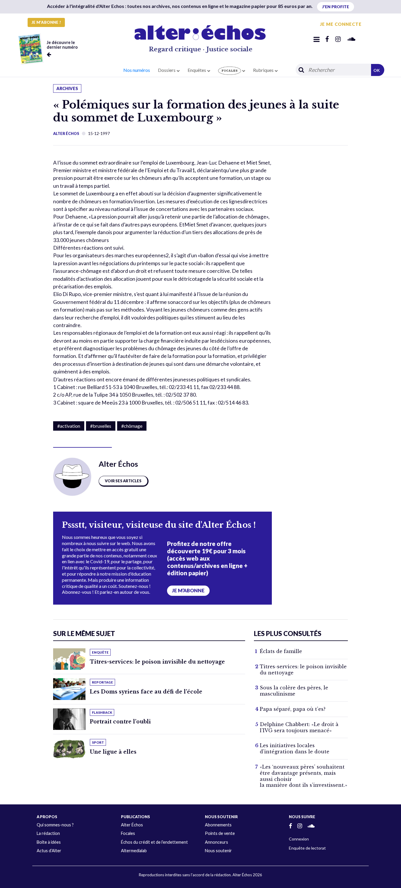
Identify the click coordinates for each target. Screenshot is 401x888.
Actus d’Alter (49, 850)
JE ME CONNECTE (341, 24)
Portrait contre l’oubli (120, 721)
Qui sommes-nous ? (55, 824)
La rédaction (48, 833)
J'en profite (335, 6)
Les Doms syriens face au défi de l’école (146, 692)
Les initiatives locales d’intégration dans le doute (294, 748)
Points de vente (220, 833)
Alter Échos (66, 133)
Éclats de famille (281, 651)
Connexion (299, 838)
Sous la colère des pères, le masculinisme (294, 691)
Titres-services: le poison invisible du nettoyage (157, 662)
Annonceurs (216, 842)
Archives (67, 88)
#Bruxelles (100, 426)
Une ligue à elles (113, 752)
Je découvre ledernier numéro (62, 45)
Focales (128, 833)
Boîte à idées (49, 842)
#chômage (131, 426)
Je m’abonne (188, 590)
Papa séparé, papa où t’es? (293, 709)
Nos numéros (136, 70)
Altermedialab (134, 850)
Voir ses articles (123, 480)
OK (376, 70)
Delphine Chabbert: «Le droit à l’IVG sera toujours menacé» (299, 727)
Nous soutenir (218, 850)
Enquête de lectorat (307, 847)
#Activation (68, 426)
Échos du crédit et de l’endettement (154, 842)
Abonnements (218, 824)
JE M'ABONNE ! (46, 22)
